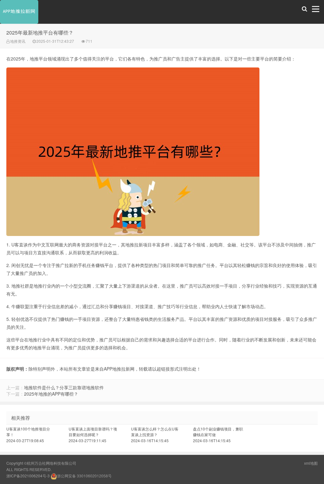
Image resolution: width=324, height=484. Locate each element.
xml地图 (311, 463)
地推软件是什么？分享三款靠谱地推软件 (64, 387)
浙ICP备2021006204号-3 (28, 475)
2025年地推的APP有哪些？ (51, 394)
